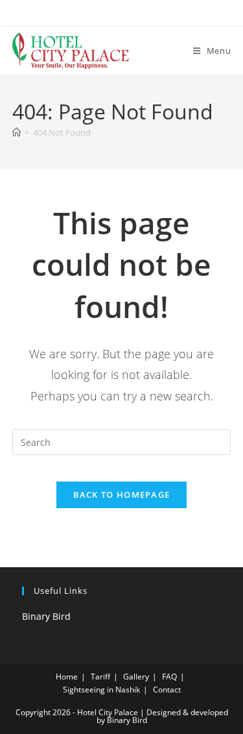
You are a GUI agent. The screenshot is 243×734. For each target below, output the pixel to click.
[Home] (16, 132)
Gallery (136, 676)
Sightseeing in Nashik (101, 689)
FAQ (169, 676)
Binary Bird (46, 616)
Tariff (100, 676)
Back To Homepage (121, 494)
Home (67, 676)
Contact (167, 689)
